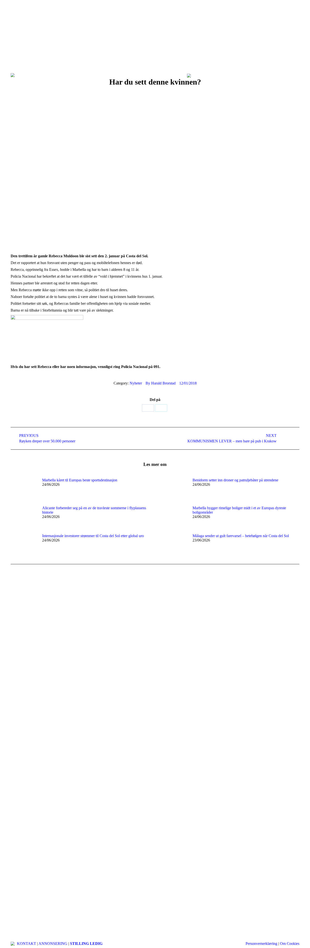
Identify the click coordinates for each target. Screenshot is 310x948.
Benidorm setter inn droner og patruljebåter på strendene (235, 480)
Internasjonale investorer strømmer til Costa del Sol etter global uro (93, 536)
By (161, 383)
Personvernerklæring (261, 943)
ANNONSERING (53, 943)
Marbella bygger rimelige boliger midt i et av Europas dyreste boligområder (239, 510)
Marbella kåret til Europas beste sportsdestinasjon (79, 480)
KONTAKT (26, 943)
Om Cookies (289, 943)
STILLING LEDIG (86, 943)
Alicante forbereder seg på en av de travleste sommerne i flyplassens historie (94, 510)
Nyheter (136, 383)
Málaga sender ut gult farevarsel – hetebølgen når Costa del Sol (241, 536)
